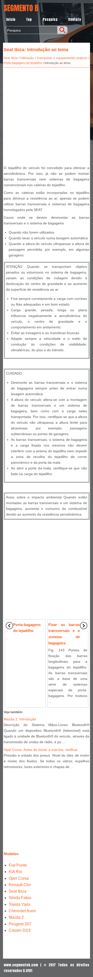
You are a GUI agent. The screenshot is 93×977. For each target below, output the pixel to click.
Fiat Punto (18, 865)
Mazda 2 (16, 917)
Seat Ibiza (10, 58)
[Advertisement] (46, 115)
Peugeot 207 (20, 924)
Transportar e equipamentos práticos (62, 58)
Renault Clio (20, 885)
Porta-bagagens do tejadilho (23, 63)
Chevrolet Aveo (22, 911)
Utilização (27, 58)
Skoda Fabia (20, 898)
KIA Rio (15, 872)
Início (10, 19)
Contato (74, 19)
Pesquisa (50, 19)
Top (29, 19)
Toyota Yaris (19, 904)
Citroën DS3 (20, 930)
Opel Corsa (19, 878)
